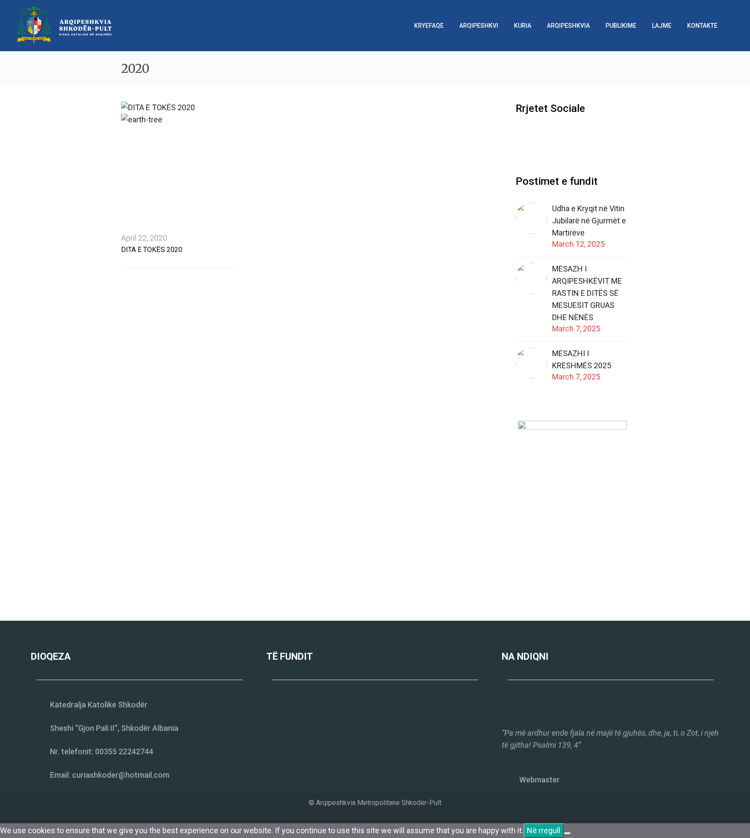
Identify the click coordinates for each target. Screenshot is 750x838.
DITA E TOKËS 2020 (151, 250)
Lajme (661, 25)
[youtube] (553, 136)
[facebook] (521, 136)
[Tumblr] (165, 258)
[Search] (734, 25)
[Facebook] (126, 258)
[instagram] (537, 136)
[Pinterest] (152, 258)
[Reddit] (191, 258)
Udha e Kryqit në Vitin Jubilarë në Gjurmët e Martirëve (589, 220)
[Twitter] (139, 258)
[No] (567, 833)
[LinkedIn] (178, 258)
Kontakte (702, 25)
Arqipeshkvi (478, 25)
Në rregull (543, 830)
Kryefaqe (429, 25)
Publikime (620, 25)
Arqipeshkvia (568, 25)
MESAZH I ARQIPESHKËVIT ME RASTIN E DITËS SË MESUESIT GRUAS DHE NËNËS (587, 293)
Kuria (522, 25)
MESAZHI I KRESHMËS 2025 (581, 359)
